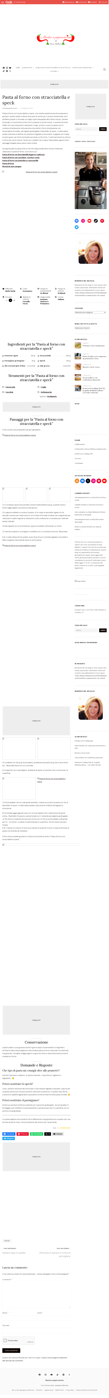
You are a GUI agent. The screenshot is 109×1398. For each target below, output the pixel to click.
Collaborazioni (80, 444)
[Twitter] (10, 71)
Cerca (102, 129)
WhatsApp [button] (38, 1134)
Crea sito (104, 2)
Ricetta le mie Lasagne (11, 166)
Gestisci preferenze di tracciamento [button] (86, 1390)
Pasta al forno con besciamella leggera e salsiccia (23, 155)
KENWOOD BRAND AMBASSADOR (85, 141)
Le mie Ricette (27, 68)
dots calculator (80, 512)
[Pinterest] (7, 71)
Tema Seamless (45, 1385)
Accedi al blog (20, 2)
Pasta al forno (8, 163)
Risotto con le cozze (91, 367)
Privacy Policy (70, 1390)
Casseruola (10, 387)
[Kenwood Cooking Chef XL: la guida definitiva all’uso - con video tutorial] (78, 391)
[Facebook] (3, 67)
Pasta (7, 1241)
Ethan (77, 527)
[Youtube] (10, 67)
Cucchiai (9, 392)
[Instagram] (7, 67)
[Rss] (77, 481)
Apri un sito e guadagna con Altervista (23, 1390)
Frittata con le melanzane (94, 346)
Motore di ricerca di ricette (81, 594)
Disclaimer (93, 2)
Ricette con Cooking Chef (82, 68)
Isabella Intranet (81, 505)
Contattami (79, 463)
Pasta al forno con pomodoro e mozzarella (20, 160)
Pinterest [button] (24, 1134)
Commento (7, 1279)
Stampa (59, 1134)
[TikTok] (3, 71)
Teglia (43, 387)
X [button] (49, 1134)
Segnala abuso (69, 2)
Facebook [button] (10, 1134)
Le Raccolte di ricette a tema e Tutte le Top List (53, 68)
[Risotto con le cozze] (78, 369)
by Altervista (82, 2)
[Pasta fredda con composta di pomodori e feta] (78, 359)
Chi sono (53, 71)
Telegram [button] (10, 1138)
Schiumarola (46, 392)
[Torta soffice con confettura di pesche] (78, 380)
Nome (5, 1313)
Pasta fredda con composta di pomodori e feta (94, 357)
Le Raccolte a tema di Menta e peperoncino (90, 449)
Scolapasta (52, 396)
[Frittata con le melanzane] (78, 348)
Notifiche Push (59, 1390)
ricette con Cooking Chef (84, 454)
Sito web (5, 1325)
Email (40, 1313)
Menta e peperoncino (54, 1380)
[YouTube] (104, 481)
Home (18, 68)
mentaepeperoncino (9, 108)
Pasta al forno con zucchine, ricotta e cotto (20, 157)
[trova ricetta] (80, 581)
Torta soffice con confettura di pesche (91, 379)
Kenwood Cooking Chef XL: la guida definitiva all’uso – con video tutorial (88, 763)
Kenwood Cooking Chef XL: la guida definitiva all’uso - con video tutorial (94, 390)
